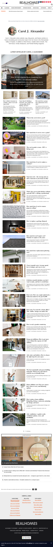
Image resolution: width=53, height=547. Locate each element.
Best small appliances (38, 512)
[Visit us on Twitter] (41, 2)
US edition (29, 543)
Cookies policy (34, 530)
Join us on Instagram (15, 506)
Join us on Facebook (15, 513)
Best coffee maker (38, 504)
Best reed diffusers (38, 507)
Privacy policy (25, 530)
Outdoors (43, 7)
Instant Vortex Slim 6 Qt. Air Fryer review (14, 467)
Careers (41, 530)
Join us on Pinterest (14, 510)
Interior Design (27, 7)
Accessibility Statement (11, 528)
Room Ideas (36, 7)
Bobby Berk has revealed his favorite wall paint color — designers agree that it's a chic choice (27, 475)
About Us (35, 528)
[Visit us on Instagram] (46, 2)
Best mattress (38, 500)
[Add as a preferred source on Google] (26, 537)
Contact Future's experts (25, 528)
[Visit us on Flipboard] (48, 2)
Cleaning (7, 7)
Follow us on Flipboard (15, 515)
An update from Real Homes (11, 463)
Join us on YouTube (15, 503)
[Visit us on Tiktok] (50, 2)
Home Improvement (16, 7)
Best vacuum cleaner (38, 502)
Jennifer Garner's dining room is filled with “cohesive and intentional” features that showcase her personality (27, 471)
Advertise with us (26, 500)
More (49, 7)
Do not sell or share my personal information (26, 532)
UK (35, 489)
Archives (28, 431)
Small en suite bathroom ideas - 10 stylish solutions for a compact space (21, 479)
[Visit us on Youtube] (44, 2)
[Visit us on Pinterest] (43, 2)
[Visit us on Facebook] (39, 2)
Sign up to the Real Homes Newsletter (15, 501)
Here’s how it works (41, 21)
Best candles (38, 514)
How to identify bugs (47, 11)
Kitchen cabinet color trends (33, 11)
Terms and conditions (15, 530)
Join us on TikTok (15, 508)
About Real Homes (26, 502)
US (33, 489)
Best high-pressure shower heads (16, 11)
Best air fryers (38, 509)
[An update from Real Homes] (26, 451)
